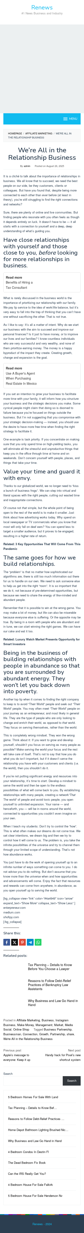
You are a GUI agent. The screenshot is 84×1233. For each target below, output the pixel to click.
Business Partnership (58, 1029)
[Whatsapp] (38, 942)
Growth (43, 1034)
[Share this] (6, 942)
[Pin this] (22, 942)
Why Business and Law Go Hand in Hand (53, 1002)
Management (44, 1025)
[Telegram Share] (30, 942)
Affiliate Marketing (28, 1020)
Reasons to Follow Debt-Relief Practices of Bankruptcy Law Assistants (49, 984)
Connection (30, 1034)
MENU (73, 119)
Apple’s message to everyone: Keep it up (16, 1055)
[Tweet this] (14, 942)
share (70, 1034)
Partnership (57, 1034)
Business (48, 1020)
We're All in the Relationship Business (28, 1039)
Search (8, 1073)
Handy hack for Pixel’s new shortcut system (63, 1055)
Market (58, 1025)
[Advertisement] (42, 69)
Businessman (12, 1034)
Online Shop (21, 1029)
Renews (42, 7)
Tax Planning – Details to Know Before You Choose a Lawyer (50, 966)
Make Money (25, 1025)
